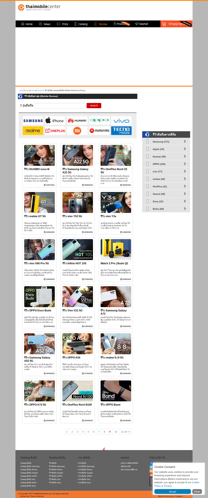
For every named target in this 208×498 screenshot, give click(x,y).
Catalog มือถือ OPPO (28, 476)
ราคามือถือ (82, 463)
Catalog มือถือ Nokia (28, 482)
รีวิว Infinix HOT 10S (74, 263)
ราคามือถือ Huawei (85, 472)
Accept (172, 491)
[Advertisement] (166, 107)
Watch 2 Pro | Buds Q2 (114, 263)
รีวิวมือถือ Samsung (57, 466)
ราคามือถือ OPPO (85, 476)
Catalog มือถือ (25, 463)
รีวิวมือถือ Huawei (56, 472)
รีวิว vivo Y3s (108, 216)
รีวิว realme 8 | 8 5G (112, 357)
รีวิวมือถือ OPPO (55, 476)
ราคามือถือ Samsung (86, 466)
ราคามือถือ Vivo (84, 479)
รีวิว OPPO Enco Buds (37, 310)
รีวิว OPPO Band (110, 404)
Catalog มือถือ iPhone (28, 469)
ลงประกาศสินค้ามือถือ (129, 463)
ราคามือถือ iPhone (85, 469)
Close (197, 491)
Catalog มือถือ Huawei (29, 472)
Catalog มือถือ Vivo (27, 479)
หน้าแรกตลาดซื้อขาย (129, 469)
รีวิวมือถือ (53, 463)
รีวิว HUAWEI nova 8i (36, 169)
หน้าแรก (38, 90)
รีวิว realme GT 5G (35, 216)
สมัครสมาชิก (126, 466)
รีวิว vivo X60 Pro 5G (36, 263)
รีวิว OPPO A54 (71, 357)
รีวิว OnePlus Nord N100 (77, 404)
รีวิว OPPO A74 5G (35, 404)
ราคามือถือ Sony (84, 482)
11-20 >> (125, 431)
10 (116, 431)
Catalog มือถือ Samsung (29, 466)
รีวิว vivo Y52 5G (72, 216)
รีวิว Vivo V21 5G (72, 310)
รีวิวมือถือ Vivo (54, 479)
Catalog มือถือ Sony (28, 485)
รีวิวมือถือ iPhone (55, 469)
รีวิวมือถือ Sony (55, 482)
